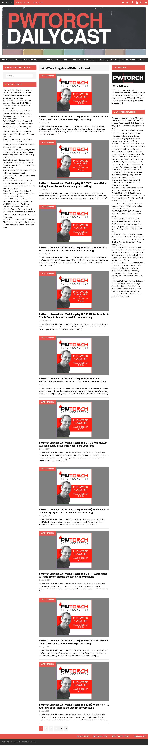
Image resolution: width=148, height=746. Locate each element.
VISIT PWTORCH (119, 67)
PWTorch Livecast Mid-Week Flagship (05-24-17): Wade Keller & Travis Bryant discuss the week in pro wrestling (73, 575)
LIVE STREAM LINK (9, 60)
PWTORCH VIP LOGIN (22, 2)
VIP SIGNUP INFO (38, 2)
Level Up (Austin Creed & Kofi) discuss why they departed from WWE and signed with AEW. (128, 125)
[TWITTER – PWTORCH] (123, 2)
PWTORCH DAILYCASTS (31, 60)
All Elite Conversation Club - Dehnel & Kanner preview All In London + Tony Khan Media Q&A (19, 134)
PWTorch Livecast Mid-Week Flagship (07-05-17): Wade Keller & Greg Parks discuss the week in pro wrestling (73, 185)
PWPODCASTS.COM (100, 736)
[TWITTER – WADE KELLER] (127, 2)
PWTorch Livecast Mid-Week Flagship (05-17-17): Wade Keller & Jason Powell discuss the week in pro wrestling (73, 642)
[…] (58, 134)
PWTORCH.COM (7, 2)
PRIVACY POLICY (140, 736)
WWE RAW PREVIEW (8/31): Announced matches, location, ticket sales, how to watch (126, 213)
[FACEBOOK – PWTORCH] (132, 2)
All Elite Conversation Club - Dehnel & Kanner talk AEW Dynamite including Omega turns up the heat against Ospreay (19, 193)
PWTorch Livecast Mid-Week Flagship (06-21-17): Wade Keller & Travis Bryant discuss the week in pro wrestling (74, 316)
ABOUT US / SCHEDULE (108, 60)
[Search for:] (20, 76)
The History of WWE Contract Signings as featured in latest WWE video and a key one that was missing (127, 206)
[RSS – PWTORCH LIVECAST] (146, 2)
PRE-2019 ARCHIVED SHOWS (133, 60)
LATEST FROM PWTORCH (125, 112)
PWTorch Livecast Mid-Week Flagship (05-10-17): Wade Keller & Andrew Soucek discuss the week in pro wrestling (74, 706)
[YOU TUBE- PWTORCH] (137, 2)
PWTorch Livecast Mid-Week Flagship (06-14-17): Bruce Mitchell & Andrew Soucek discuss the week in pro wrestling (72, 380)
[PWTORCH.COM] (128, 82)
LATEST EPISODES (14, 84)
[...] (122, 103)
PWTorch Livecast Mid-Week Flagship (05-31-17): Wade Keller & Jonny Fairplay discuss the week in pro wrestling (74, 511)
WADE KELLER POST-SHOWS (56, 60)
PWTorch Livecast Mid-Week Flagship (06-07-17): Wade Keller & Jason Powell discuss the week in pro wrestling (73, 444)
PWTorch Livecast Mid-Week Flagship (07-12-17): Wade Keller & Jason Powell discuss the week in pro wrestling (73, 118)
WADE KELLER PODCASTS (83, 60)
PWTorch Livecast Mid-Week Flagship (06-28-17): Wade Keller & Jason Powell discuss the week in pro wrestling (73, 249)
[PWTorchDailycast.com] (74, 31)
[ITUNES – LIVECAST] (141, 2)
